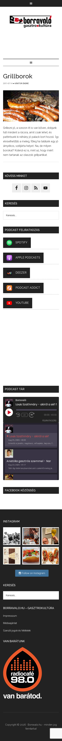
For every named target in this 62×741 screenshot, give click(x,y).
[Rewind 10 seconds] (18, 415)
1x (24, 415)
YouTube (22, 303)
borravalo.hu (31, 21)
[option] (31, 436)
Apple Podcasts (28, 257)
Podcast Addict (28, 288)
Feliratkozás (49, 420)
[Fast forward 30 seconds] (33, 415)
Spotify (21, 242)
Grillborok (17, 76)
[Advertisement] (31, 44)
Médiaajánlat (10, 623)
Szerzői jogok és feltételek (17, 630)
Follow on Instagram (33, 573)
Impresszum (10, 615)
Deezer (21, 272)
